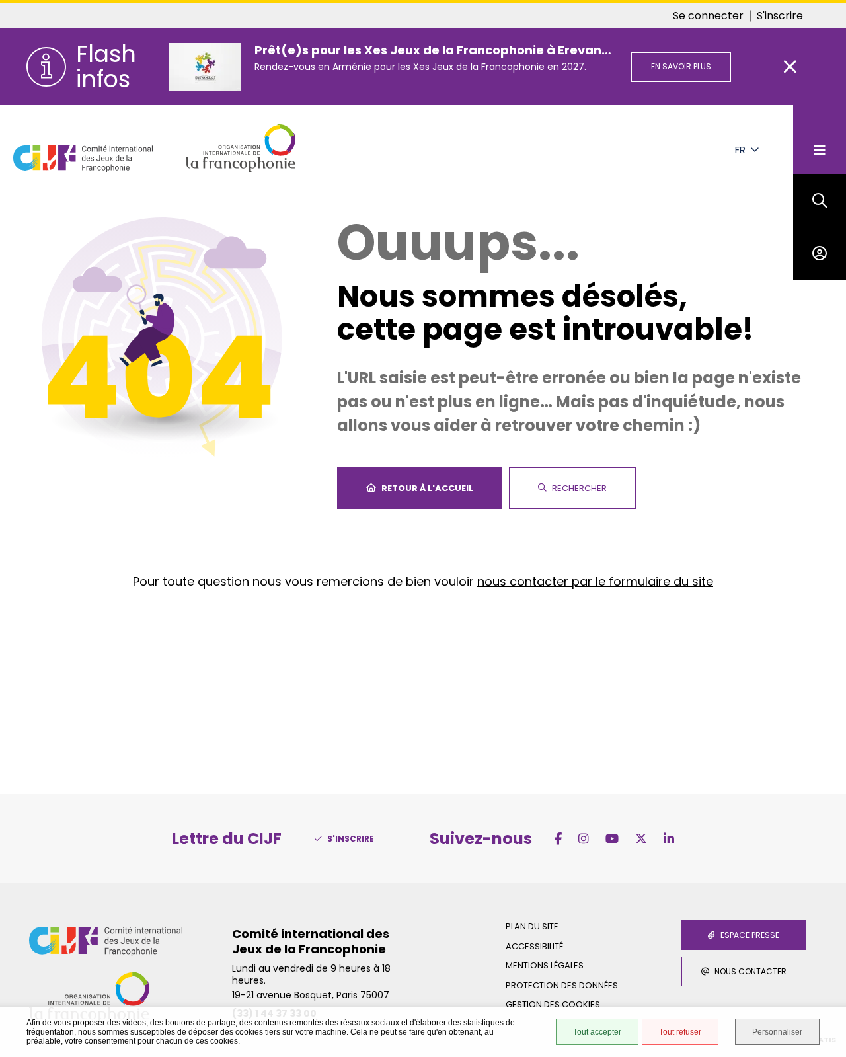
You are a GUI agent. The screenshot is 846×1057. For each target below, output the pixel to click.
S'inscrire (780, 15)
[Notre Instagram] (583, 838)
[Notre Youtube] (612, 838)
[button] (819, 200)
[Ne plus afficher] (790, 67)
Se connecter (708, 15)
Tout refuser (680, 1032)
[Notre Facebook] (558, 838)
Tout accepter (597, 1032)
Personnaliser (777, 1032)
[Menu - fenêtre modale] (819, 139)
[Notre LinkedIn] (669, 838)
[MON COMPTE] (819, 253)
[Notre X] (641, 838)
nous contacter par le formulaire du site (595, 581)
